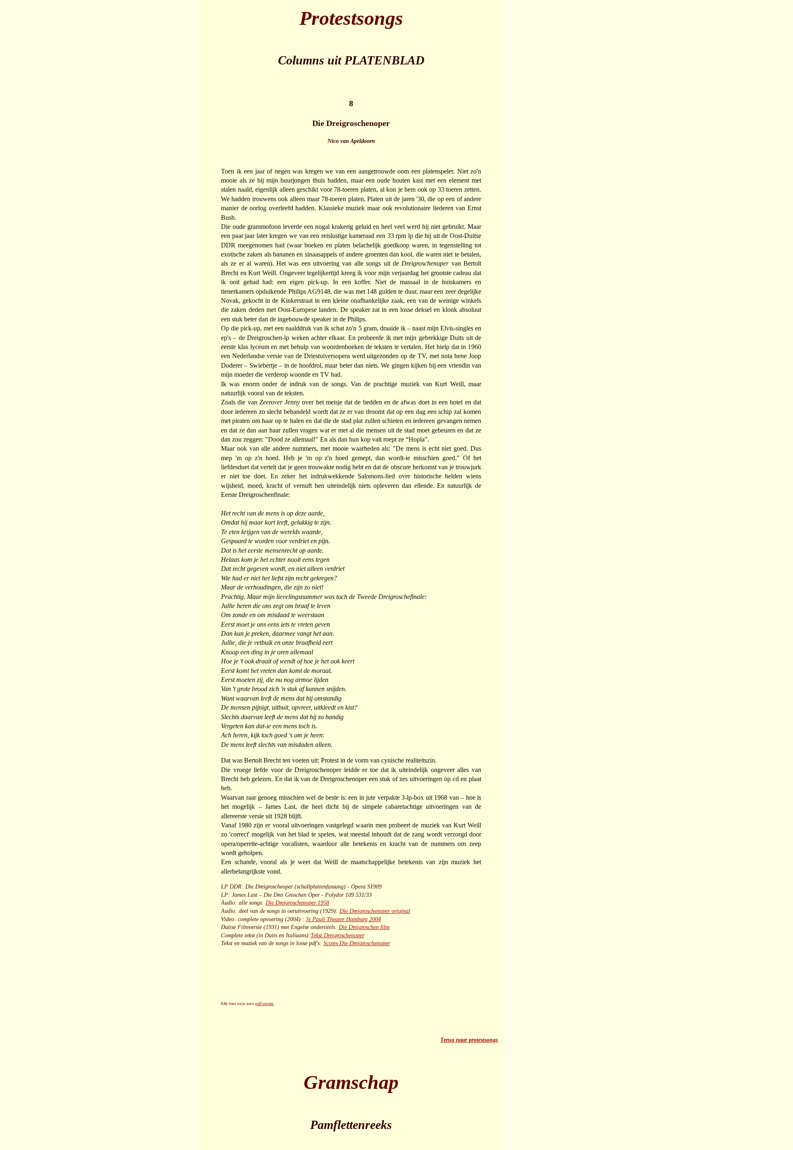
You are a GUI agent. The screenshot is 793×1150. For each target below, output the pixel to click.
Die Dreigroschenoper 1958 (297, 903)
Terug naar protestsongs (469, 1040)
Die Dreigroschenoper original (375, 911)
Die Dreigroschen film (364, 927)
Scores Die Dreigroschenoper (356, 943)
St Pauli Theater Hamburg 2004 (343, 919)
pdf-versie (264, 1003)
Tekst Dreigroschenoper (337, 935)
